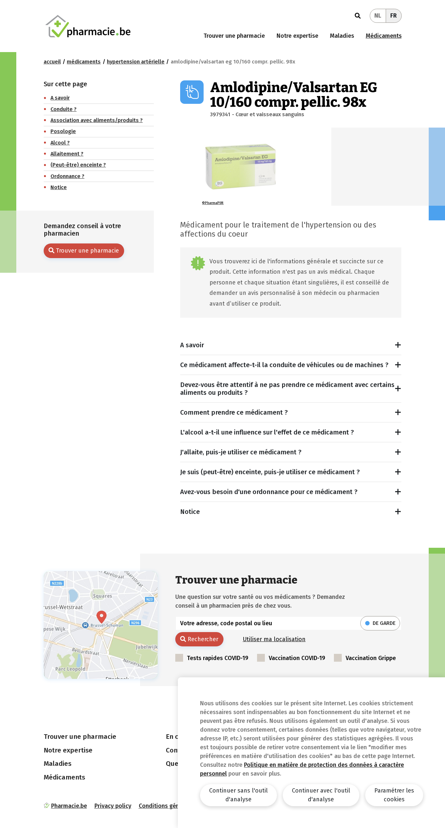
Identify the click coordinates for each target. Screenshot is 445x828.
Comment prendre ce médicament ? (234, 412)
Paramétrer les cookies (394, 795)
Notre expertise (297, 35)
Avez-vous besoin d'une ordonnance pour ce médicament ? (268, 492)
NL (377, 15)
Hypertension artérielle (136, 62)
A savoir (192, 345)
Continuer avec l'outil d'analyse (321, 795)
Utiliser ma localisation (274, 639)
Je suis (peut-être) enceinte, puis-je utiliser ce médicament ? (270, 472)
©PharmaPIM (212, 203)
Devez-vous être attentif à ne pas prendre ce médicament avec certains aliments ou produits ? (287, 388)
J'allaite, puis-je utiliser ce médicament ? (240, 452)
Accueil (52, 62)
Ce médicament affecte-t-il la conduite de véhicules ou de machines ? (284, 365)
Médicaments (384, 35)
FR (393, 15)
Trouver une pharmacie (234, 35)
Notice (190, 512)
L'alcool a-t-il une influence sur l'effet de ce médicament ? (267, 432)
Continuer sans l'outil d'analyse (238, 795)
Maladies (342, 35)
